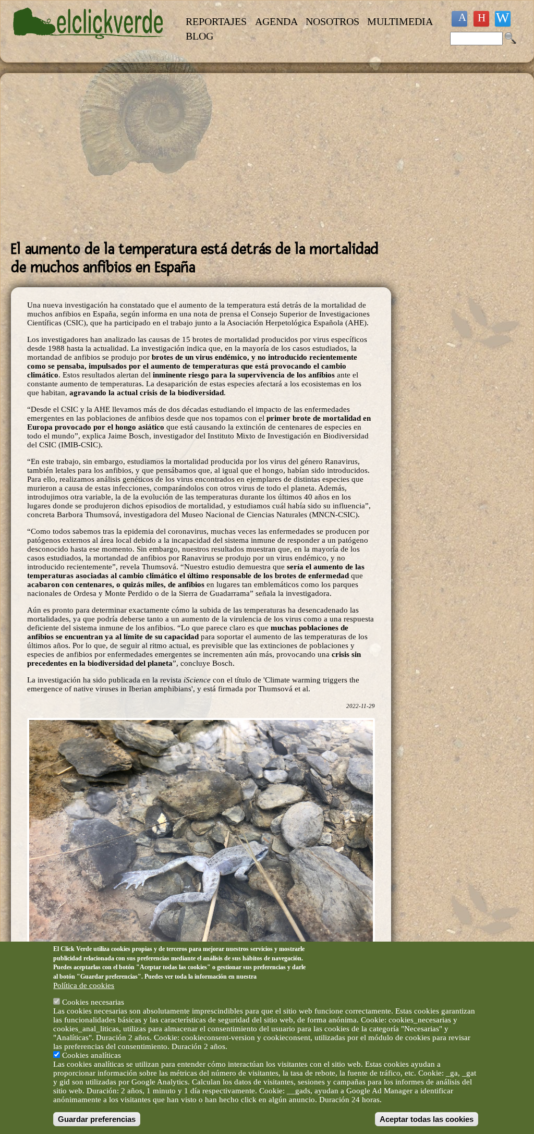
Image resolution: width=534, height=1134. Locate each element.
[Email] (503, 19)
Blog (199, 36)
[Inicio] (89, 45)
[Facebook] (459, 19)
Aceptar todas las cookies (427, 1119)
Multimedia (400, 21)
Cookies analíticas (91, 1055)
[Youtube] (481, 19)
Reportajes (216, 21)
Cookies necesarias (93, 1002)
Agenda (276, 21)
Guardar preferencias (97, 1119)
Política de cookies (83, 985)
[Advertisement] (201, 157)
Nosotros (332, 21)
